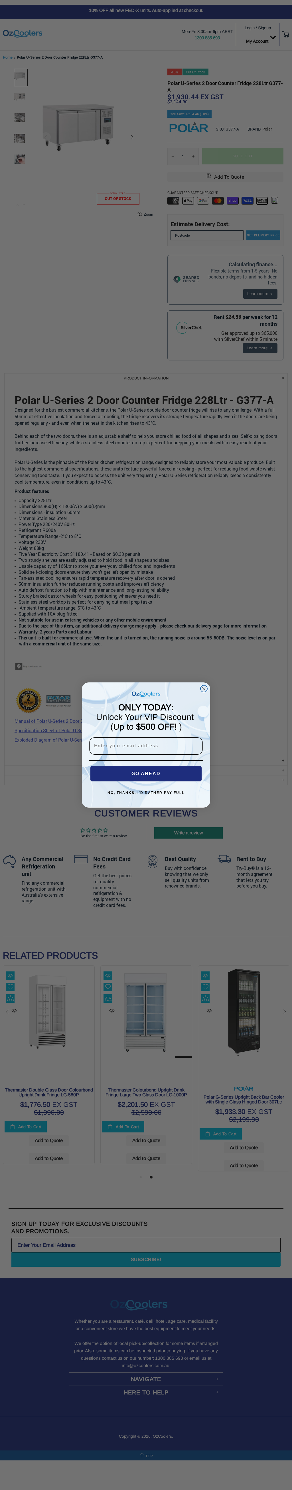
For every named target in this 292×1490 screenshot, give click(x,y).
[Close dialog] (203, 688)
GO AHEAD (146, 773)
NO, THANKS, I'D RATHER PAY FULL (146, 793)
